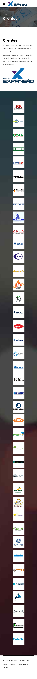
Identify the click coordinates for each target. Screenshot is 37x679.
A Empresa (11, 665)
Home (5, 14)
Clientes (19, 665)
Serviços (26, 665)
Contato (5, 668)
